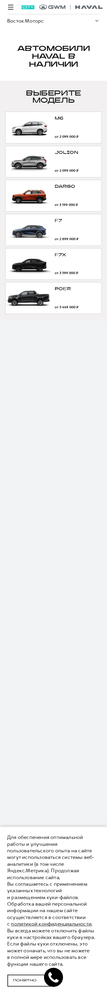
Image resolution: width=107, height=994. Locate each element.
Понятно (25, 980)
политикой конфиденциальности (51, 923)
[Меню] (10, 7)
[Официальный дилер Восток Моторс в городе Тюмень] (71, 7)
